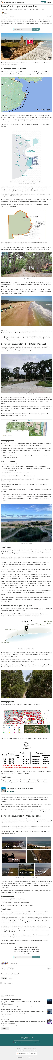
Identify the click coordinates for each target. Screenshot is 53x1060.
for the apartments (36, 456)
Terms (26, 1050)
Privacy (23, 1050)
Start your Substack (23, 1053)
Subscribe (43, 2)
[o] (26, 684)
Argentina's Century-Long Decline (11, 1009)
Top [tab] (3, 995)
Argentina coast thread (43, 115)
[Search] (50, 995)
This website (4, 891)
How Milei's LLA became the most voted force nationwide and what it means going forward (23, 1021)
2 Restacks (15, 963)
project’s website (14, 414)
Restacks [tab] (10, 978)
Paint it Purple (5, 1019)
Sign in (49, 2)
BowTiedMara (7, 11)
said (27, 665)
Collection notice (33, 1050)
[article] (26, 1003)
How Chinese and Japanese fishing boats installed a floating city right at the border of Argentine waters (21, 1002)
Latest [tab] (6, 995)
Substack (20, 1057)
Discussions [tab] (11, 995)
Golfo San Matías (8, 119)
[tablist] (7, 978)
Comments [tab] (4, 978)
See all (4, 1028)
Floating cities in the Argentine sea (11, 999)
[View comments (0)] (7, 16)
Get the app (33, 1053)
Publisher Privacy (32, 1048)
